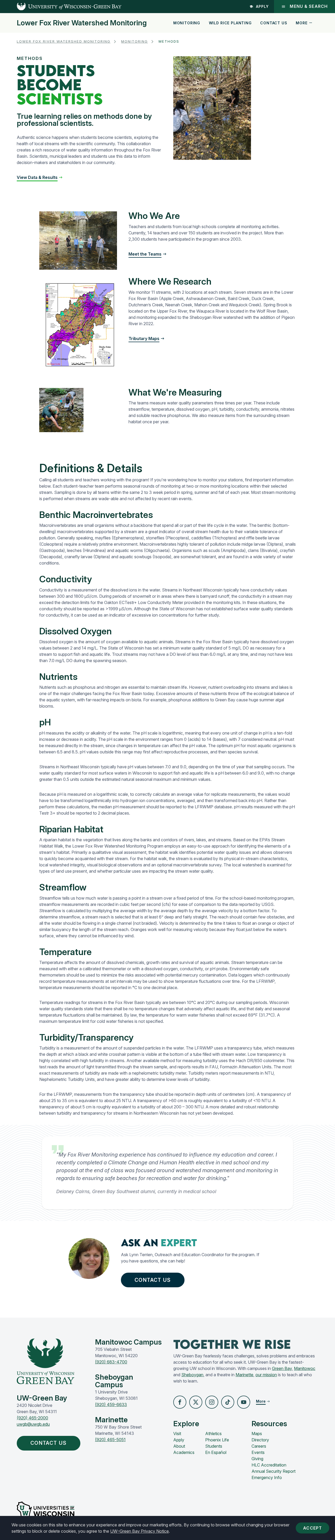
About (179, 1446)
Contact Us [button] (153, 1280)
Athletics (213, 1433)
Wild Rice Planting (230, 23)
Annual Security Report (273, 1471)
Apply (262, 6)
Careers (259, 1446)
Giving (257, 1458)
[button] (40, 177)
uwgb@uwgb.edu (33, 1424)
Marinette (244, 1374)
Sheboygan (192, 1374)
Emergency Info (267, 1477)
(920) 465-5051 (110, 1439)
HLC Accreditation (269, 1465)
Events (258, 1452)
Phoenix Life (217, 1439)
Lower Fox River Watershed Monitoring (82, 23)
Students (213, 1446)
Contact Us (273, 23)
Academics (183, 1452)
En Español (215, 1452)
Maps (257, 1433)
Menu (309, 6)
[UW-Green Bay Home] (60, 6)
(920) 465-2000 (32, 1417)
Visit (177, 1433)
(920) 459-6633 (111, 1404)
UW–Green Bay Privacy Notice (139, 1531)
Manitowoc (304, 1368)
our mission (266, 1374)
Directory (260, 1439)
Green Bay (282, 1368)
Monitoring (186, 23)
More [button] (301, 23)
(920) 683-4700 (111, 1361)
